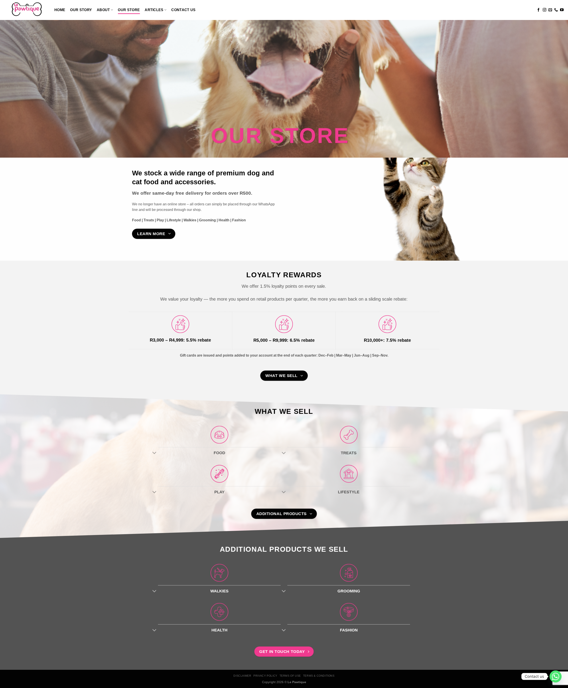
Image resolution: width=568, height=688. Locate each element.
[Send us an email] (550, 10)
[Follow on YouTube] (562, 10)
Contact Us (183, 10)
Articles (154, 10)
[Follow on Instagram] (544, 10)
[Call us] (556, 10)
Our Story (81, 10)
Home (59, 10)
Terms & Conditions (319, 675)
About (103, 10)
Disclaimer (242, 675)
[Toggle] (154, 453)
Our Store (129, 10)
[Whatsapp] (556, 676)
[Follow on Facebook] (538, 10)
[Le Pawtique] (25, 10)
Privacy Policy (265, 675)
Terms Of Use (290, 675)
